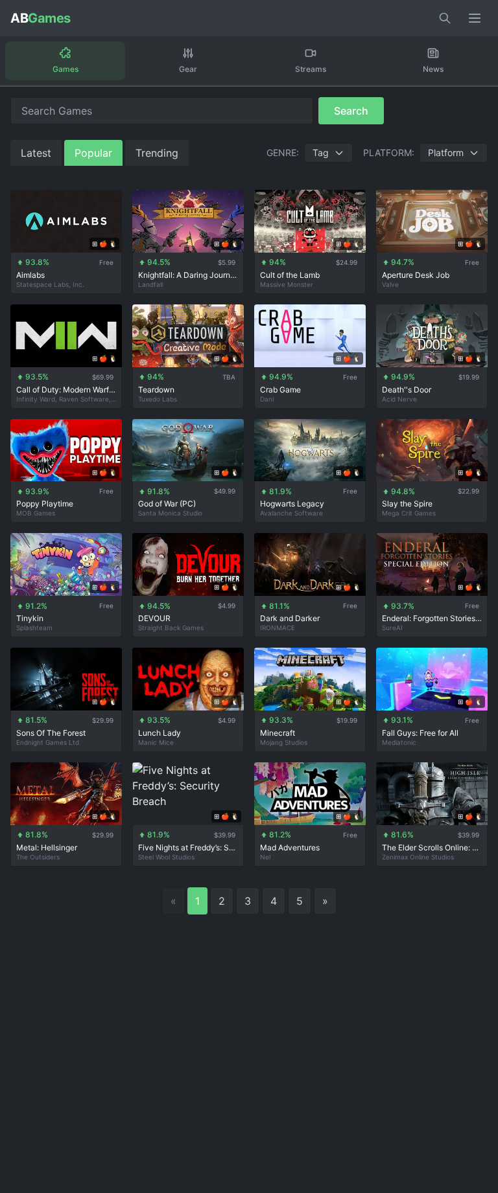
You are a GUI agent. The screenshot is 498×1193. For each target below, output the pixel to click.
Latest (36, 152)
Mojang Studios (283, 742)
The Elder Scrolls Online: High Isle (432, 847)
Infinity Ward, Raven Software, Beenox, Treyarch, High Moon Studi (66, 399)
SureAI (392, 627)
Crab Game (280, 389)
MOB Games (35, 513)
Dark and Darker (290, 618)
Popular (93, 152)
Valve (390, 284)
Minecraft (277, 733)
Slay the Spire (407, 503)
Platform (446, 152)
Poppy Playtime (44, 503)
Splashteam (34, 627)
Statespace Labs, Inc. (50, 284)
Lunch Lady (159, 733)
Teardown (156, 389)
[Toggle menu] (475, 18)
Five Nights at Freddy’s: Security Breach (188, 847)
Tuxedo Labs (157, 399)
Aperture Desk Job (415, 275)
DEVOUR (154, 618)
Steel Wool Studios (166, 857)
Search (351, 110)
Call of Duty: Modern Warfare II (66, 389)
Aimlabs (30, 275)
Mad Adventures (290, 847)
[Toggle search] (444, 18)
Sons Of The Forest (51, 733)
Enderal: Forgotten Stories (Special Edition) (432, 618)
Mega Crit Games (409, 513)
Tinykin (29, 618)
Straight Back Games (171, 627)
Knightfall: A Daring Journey (188, 275)
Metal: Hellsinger (46, 847)
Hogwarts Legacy (292, 503)
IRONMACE (277, 627)
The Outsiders (38, 857)
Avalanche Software (291, 513)
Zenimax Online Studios (418, 857)
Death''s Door (406, 389)
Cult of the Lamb (290, 275)
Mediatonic (399, 742)
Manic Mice (156, 742)
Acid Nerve (399, 399)
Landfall (150, 284)
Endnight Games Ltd (47, 742)
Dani (267, 399)
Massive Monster (286, 284)
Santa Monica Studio (170, 513)
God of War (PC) (167, 503)
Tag (321, 152)
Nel (265, 857)
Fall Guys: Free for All (420, 733)
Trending (157, 152)
